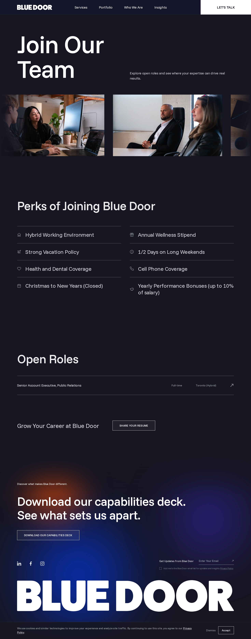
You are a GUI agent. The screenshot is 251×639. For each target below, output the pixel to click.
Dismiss (210, 630)
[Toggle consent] (160, 568)
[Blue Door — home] (125, 596)
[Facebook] (31, 564)
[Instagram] (42, 564)
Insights (160, 7)
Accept (226, 630)
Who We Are (133, 7)
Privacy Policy (226, 568)
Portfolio (105, 7)
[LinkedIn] (19, 564)
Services (81, 7)
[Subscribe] (233, 561)
